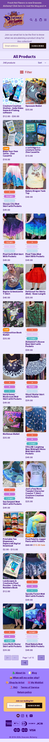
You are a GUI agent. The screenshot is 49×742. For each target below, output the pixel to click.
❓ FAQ (14, 687)
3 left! (6, 330)
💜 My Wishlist (35, 682)
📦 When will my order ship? (24, 677)
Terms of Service (30, 687)
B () (9, 196)
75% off (29, 535)
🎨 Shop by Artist (15, 682)
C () (32, 338)
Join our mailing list (24, 701)
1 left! (6, 148)
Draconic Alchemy (29, 737)
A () (9, 242)
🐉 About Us (18, 672)
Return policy (24, 692)
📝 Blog (32, 672)
